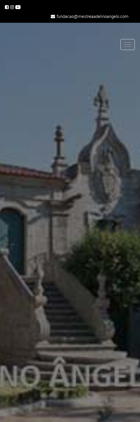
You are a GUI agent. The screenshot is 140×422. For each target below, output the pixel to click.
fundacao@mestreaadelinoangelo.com (93, 16)
